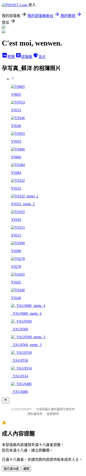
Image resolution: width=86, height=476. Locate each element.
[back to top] (5, 400)
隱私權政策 (35, 413)
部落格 (27, 57)
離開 (26, 468)
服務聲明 (53, 413)
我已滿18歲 (11, 468)
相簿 (11, 57)
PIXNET (26, 409)
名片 (42, 57)
